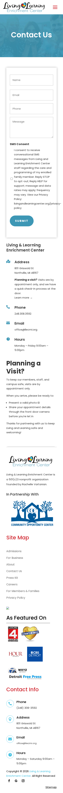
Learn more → (24, 297)
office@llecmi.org (26, 329)
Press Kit (12, 578)
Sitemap (51, 787)
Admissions (14, 551)
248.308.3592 (23, 313)
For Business (14, 558)
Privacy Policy (15, 598)
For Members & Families (22, 591)
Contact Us (14, 571)
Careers (12, 584)
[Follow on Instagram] (23, 781)
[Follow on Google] (16, 781)
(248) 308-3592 (26, 708)
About (10, 564)
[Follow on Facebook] (9, 781)
